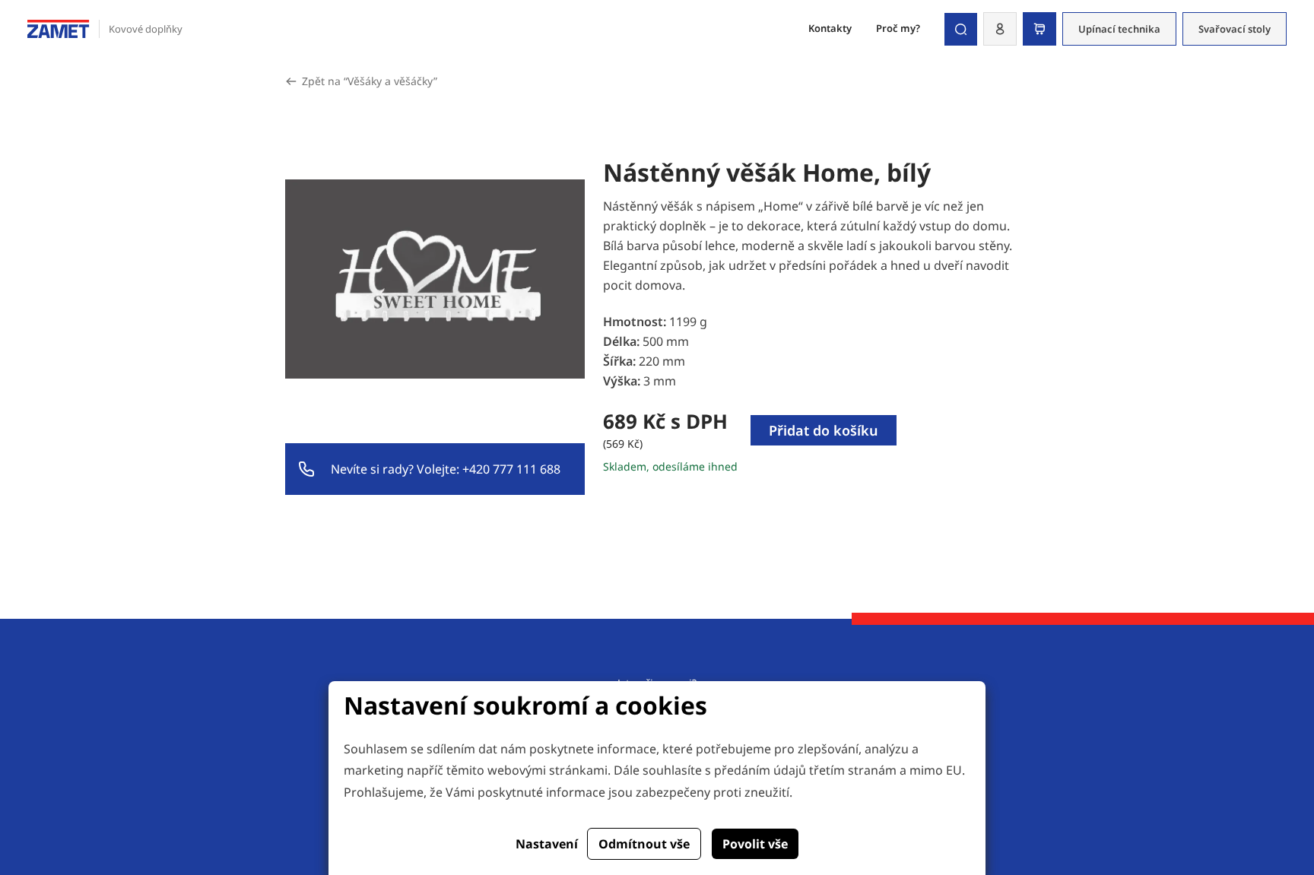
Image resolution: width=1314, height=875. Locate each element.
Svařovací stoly (1234, 29)
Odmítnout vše (644, 843)
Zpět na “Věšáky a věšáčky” (369, 81)
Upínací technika (1119, 29)
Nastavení (547, 843)
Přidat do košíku (823, 430)
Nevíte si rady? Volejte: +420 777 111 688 (445, 469)
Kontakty (830, 28)
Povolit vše (755, 843)
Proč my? (898, 28)
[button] (1000, 29)
